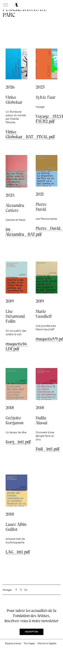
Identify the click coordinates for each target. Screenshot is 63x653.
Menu (5, 5)
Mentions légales (46, 643)
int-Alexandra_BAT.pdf (24, 232)
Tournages (29, 643)
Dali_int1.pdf (47, 448)
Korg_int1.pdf (18, 441)
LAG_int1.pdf (18, 551)
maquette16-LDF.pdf (17, 346)
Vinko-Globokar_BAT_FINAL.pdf (30, 134)
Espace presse (13, 643)
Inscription (31, 632)
